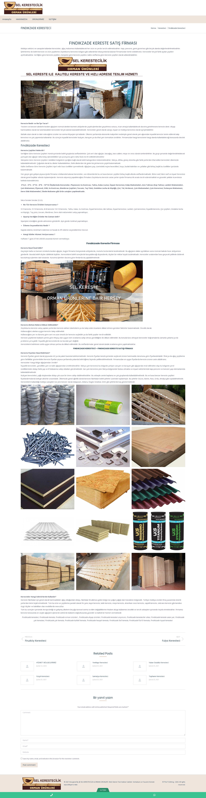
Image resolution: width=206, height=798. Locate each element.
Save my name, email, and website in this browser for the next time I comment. (51, 759)
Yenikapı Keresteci (100, 662)
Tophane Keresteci (157, 676)
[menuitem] (6, 19)
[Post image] (27, 666)
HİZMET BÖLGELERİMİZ (46, 662)
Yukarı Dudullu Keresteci (159, 662)
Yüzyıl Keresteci (42, 676)
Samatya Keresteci (100, 676)
